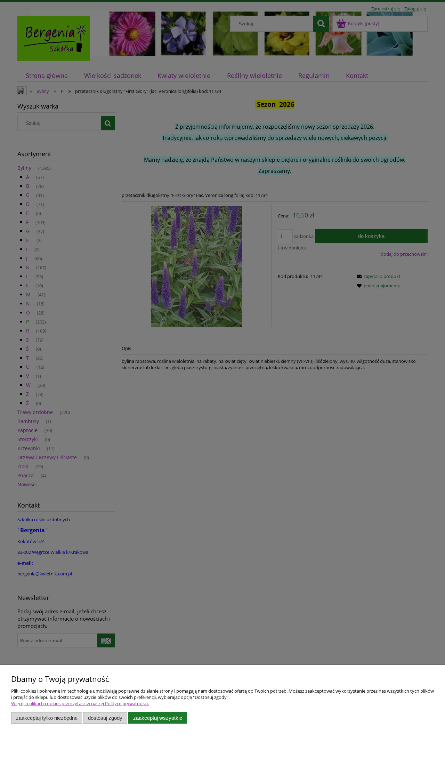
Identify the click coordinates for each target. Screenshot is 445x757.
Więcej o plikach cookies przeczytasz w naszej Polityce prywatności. (80, 703)
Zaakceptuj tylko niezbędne (47, 718)
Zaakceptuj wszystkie (157, 718)
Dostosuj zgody (105, 718)
